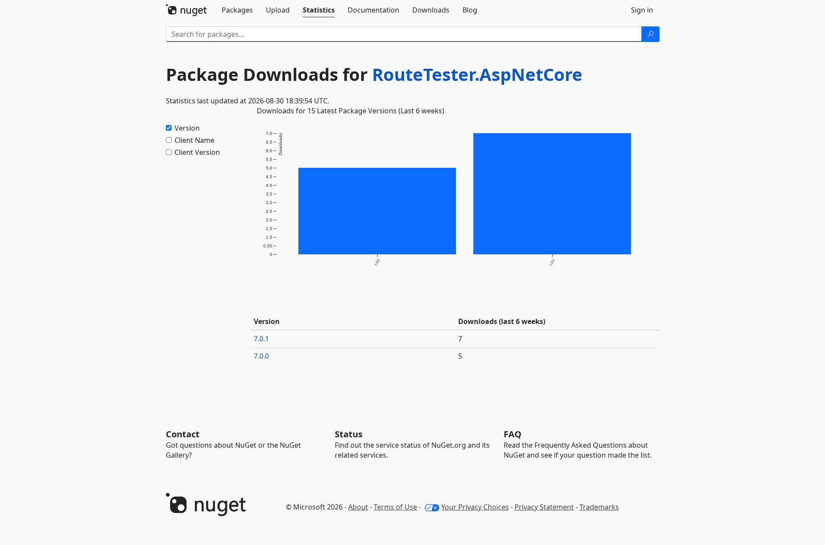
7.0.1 (261, 338)
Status (348, 434)
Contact (183, 434)
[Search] (650, 34)
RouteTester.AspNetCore (477, 74)
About (358, 507)
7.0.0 (261, 356)
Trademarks (599, 507)
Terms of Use (395, 507)
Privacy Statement (544, 507)
